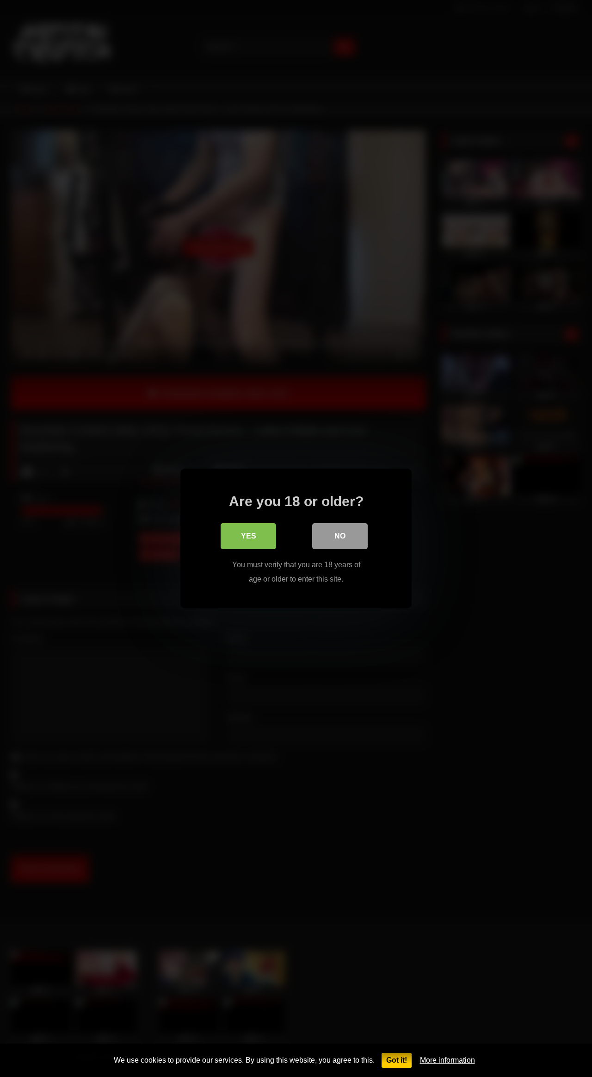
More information (447, 1060)
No (339, 536)
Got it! (396, 1060)
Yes (248, 536)
